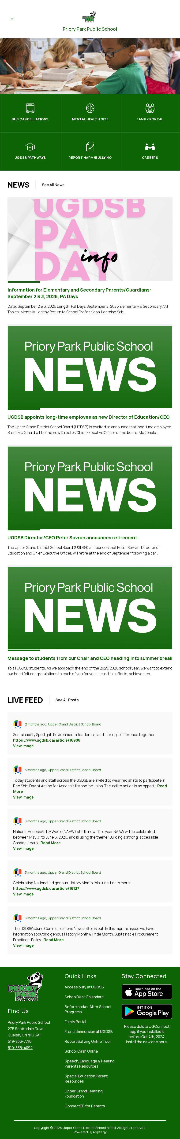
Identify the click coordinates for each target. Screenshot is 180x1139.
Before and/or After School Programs (88, 1009)
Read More (51, 842)
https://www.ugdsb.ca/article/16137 (46, 888)
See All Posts (67, 700)
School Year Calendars (84, 996)
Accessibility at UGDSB (84, 987)
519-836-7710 (19, 1041)
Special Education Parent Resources (86, 1078)
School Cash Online (81, 1051)
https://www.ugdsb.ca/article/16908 (46, 740)
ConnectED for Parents (85, 1106)
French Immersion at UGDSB (89, 1031)
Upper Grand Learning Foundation (84, 1093)
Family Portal (75, 1021)
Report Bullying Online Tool (87, 1041)
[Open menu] (12, 19)
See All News (53, 184)
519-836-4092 (20, 1047)
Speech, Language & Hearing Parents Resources (90, 1063)
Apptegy (99, 1132)
